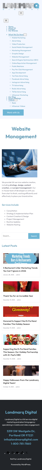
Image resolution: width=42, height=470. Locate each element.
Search (34, 236)
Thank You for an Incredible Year (18, 296)
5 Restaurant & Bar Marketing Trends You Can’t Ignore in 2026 (20, 269)
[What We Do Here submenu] (25, 34)
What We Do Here (15, 34)
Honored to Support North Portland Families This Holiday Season (19, 322)
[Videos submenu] (15, 100)
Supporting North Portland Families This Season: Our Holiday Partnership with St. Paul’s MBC (20, 352)
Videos (11, 100)
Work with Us (13, 112)
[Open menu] (21, 13)
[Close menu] (6, 21)
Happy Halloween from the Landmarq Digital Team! (20, 381)
